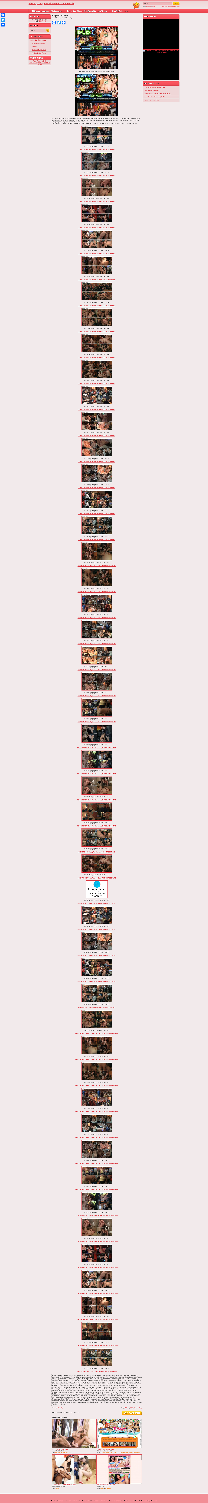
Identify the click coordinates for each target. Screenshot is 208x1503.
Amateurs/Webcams (38, 43)
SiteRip (60, 1408)
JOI (118, 1452)
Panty (127, 1452)
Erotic (111, 1452)
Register (148, 6)
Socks (138, 1452)
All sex (127, 1408)
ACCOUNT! (42, 21)
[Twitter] (2, 19)
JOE (115, 1452)
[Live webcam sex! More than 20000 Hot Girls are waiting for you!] (161, 52)
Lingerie (122, 1452)
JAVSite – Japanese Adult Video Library (39, 63)
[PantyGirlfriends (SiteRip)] (119, 1433)
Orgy (140, 1408)
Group (136, 1408)
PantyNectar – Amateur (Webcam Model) (157, 94)
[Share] (2, 24)
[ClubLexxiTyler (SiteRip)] (74, 1433)
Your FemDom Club (39, 61)
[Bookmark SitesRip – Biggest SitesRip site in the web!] (136, 8)
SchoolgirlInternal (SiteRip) (106, 1485)
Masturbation (64, 1452)
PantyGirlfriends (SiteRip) (105, 1449)
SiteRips (34, 46)
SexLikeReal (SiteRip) (151, 90)
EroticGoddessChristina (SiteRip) (155, 97)
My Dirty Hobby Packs (39, 53)
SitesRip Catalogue (120, 11)
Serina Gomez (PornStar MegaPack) (64, 1485)
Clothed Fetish (105, 1452)
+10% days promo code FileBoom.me (46, 11)
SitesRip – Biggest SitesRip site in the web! (51, 3)
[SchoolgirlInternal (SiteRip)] (119, 1469)
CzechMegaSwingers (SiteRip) (154, 87)
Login (153, 6)
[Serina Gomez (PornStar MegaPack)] (74, 1469)
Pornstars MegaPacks (39, 50)
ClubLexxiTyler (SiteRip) (60, 1449)
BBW (131, 1408)
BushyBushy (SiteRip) (151, 100)
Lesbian (57, 1452)
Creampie (108, 1488)
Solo (70, 1452)
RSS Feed (164, 6)
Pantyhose (132, 1452)
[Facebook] (2, 15)
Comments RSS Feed (173, 6)
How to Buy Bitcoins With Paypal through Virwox (87, 11)
